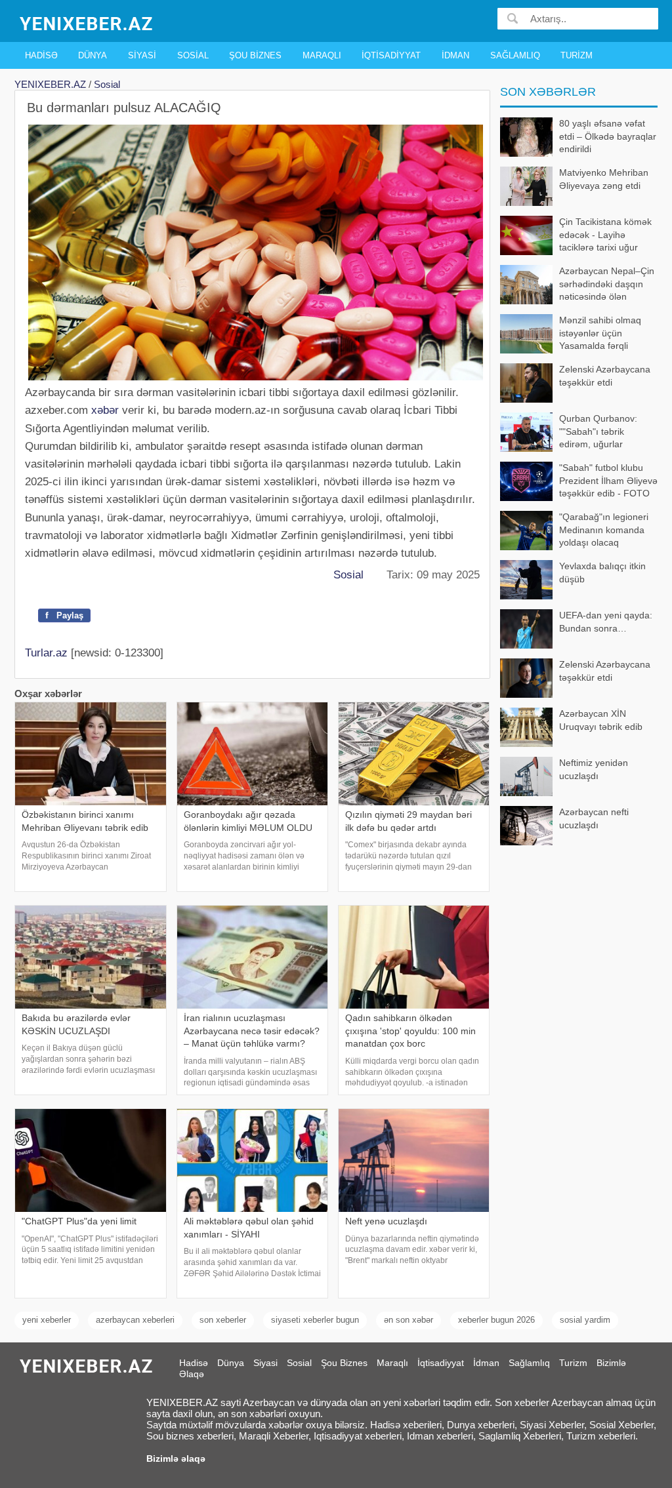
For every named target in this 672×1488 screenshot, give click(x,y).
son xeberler (223, 1320)
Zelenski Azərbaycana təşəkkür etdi (604, 376)
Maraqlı (322, 55)
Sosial (193, 55)
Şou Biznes (255, 55)
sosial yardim (585, 1320)
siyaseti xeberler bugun (315, 1320)
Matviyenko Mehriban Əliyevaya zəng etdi (603, 179)
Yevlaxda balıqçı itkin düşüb (602, 572)
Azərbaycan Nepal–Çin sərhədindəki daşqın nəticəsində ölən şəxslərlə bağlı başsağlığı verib (577, 285)
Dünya (92, 55)
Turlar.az (46, 653)
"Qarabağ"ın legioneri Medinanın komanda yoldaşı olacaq (603, 530)
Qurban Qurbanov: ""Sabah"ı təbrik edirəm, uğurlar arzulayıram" (598, 432)
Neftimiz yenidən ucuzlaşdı (593, 769)
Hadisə (41, 55)
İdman (455, 55)
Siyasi (142, 55)
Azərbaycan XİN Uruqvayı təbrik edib (600, 720)
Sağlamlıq (515, 55)
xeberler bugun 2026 (496, 1320)
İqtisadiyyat (391, 55)
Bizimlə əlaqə (175, 1458)
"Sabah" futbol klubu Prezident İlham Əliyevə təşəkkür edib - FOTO (608, 480)
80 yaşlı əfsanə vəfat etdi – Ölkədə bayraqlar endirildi (607, 136)
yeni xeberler (46, 1320)
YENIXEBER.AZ (50, 84)
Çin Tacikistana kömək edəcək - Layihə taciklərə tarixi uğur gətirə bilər (605, 235)
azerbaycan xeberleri (135, 1320)
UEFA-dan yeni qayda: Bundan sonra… (605, 621)
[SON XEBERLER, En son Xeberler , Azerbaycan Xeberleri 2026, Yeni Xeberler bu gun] (87, 23)
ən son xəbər (408, 1320)
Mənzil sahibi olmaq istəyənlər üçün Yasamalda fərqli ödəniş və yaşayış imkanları (570, 334)
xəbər (105, 410)
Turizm (576, 55)
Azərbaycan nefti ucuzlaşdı (594, 818)
